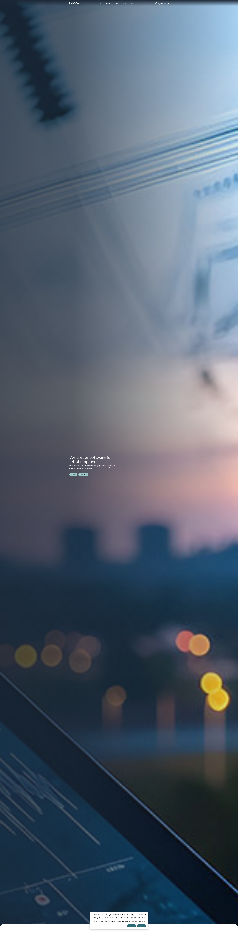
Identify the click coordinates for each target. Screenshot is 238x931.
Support (117, 3)
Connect (73, 474)
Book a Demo (83, 474)
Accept (131, 925)
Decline (141, 925)
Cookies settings (122, 925)
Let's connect (163, 3)
